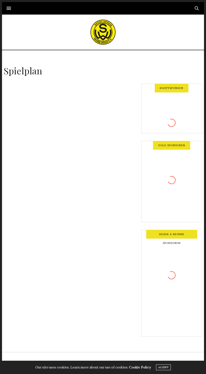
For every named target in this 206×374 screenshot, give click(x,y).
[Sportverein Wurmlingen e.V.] (103, 32)
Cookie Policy (140, 367)
